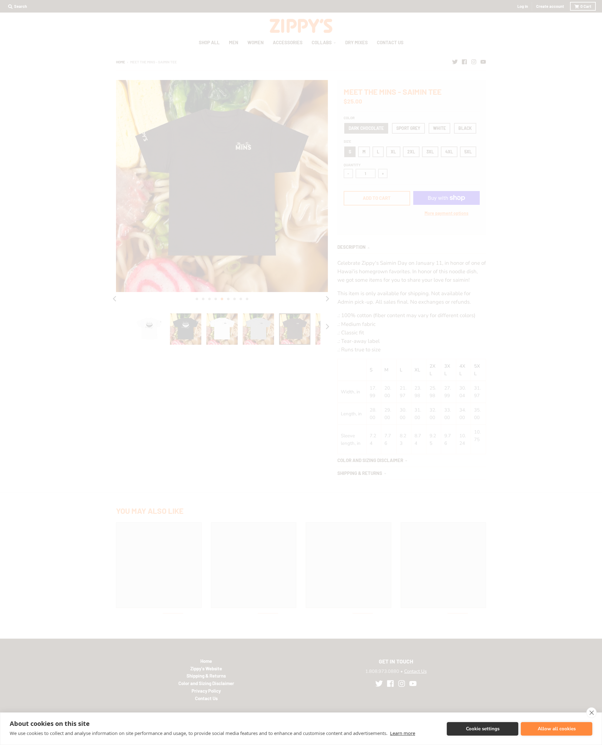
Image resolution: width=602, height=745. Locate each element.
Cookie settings (482, 729)
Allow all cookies (557, 729)
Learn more (402, 733)
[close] (591, 712)
